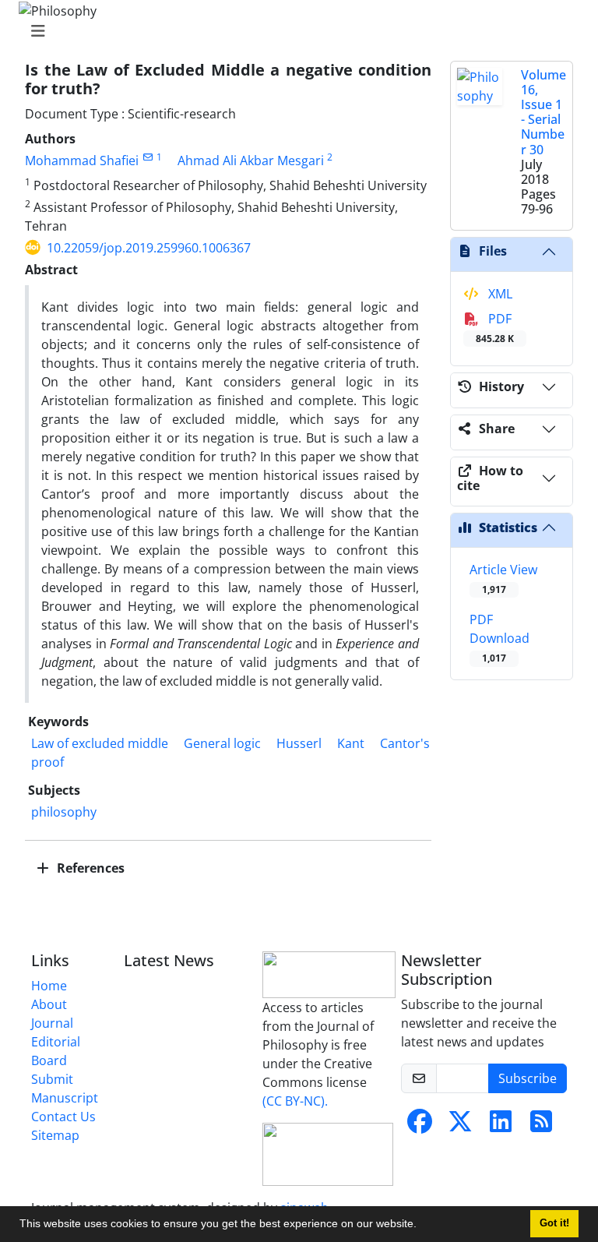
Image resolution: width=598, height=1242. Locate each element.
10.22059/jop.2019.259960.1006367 (149, 247)
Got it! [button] (554, 1223)
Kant (350, 743)
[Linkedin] (500, 1125)
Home (49, 985)
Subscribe (527, 1078)
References (89, 868)
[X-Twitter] (460, 1125)
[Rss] (541, 1125)
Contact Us (63, 1116)
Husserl (299, 743)
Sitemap (55, 1135)
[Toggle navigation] (294, 31)
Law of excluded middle (99, 743)
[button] (422, 1225)
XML (498, 293)
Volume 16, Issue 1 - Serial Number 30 (543, 112)
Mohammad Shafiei (82, 160)
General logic (222, 743)
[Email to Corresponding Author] (147, 157)
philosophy (64, 811)
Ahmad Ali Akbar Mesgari (251, 160)
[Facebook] (419, 1125)
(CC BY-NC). (295, 1101)
